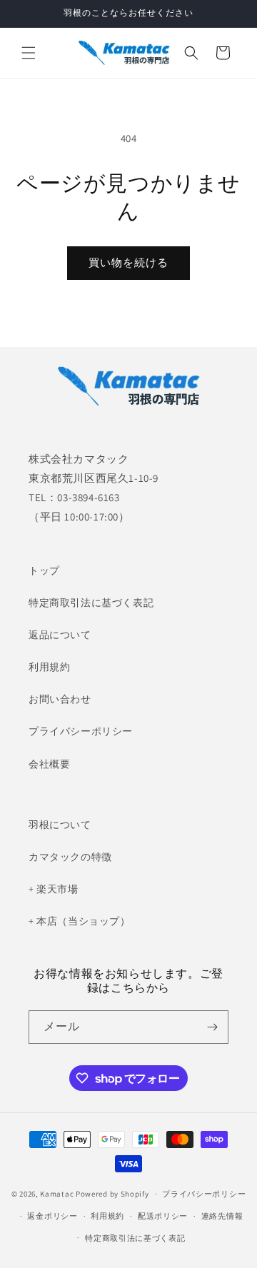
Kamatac (57, 1194)
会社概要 (49, 764)
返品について (60, 634)
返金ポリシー (52, 1216)
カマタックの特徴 (70, 856)
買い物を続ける (128, 262)
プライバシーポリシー (81, 731)
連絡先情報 (222, 1216)
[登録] (212, 1027)
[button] (28, 53)
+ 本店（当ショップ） (80, 921)
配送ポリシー (163, 1216)
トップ (44, 570)
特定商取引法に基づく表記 (91, 602)
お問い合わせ (60, 699)
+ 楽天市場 (54, 888)
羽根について (60, 824)
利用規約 (49, 666)
